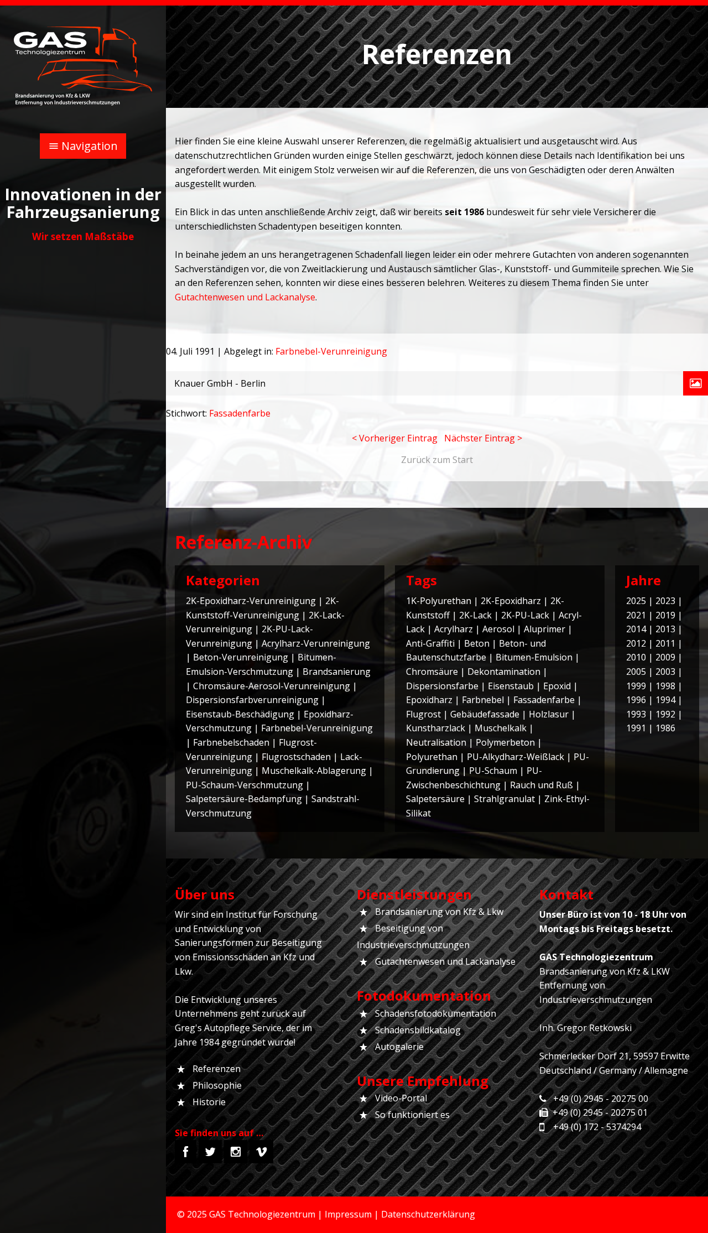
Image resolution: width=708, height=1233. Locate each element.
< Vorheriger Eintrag (395, 438)
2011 (665, 643)
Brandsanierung (337, 671)
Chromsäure (432, 671)
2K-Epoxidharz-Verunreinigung (251, 601)
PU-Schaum (493, 770)
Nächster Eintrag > (483, 438)
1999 (636, 686)
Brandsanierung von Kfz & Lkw (439, 912)
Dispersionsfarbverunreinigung (252, 700)
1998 (665, 686)
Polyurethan (431, 757)
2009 (665, 657)
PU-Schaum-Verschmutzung (244, 785)
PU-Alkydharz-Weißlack (515, 757)
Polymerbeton (505, 742)
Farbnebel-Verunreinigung (331, 351)
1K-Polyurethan (438, 601)
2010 (636, 657)
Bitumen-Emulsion (534, 657)
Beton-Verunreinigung (240, 657)
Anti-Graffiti (430, 643)
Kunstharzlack (435, 728)
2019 (665, 615)
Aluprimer (544, 629)
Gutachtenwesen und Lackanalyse (245, 297)
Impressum (348, 1214)
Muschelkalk (501, 728)
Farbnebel (483, 700)
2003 (665, 671)
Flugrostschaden (296, 757)
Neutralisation (436, 742)
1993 (636, 714)
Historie (209, 1102)
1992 (665, 714)
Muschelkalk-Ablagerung (314, 770)
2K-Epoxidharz (511, 601)
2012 (636, 643)
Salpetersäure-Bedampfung (244, 799)
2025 (636, 601)
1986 (665, 728)
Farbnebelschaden (231, 742)
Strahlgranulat (504, 799)
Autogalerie (399, 1046)
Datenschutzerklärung (428, 1214)
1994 (665, 700)
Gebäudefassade (484, 714)
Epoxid (557, 686)
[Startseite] (83, 65)
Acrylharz (453, 629)
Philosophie (217, 1085)
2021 (636, 615)
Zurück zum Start (437, 460)
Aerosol (498, 629)
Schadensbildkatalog (418, 1030)
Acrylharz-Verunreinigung (316, 643)
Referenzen (216, 1069)
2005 (636, 671)
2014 (636, 629)
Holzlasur (549, 714)
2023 (665, 601)
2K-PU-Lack (525, 615)
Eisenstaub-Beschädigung (240, 714)
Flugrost (423, 714)
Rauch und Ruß (541, 785)
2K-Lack (475, 615)
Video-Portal (401, 1098)
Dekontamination (503, 671)
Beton (477, 643)
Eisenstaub (511, 686)
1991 (636, 728)
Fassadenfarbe (239, 413)
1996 (636, 700)
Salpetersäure (435, 799)
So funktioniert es (412, 1115)
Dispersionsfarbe (442, 686)
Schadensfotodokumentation (435, 1013)
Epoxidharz (429, 700)
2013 (665, 629)
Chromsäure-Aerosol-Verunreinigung (271, 686)
